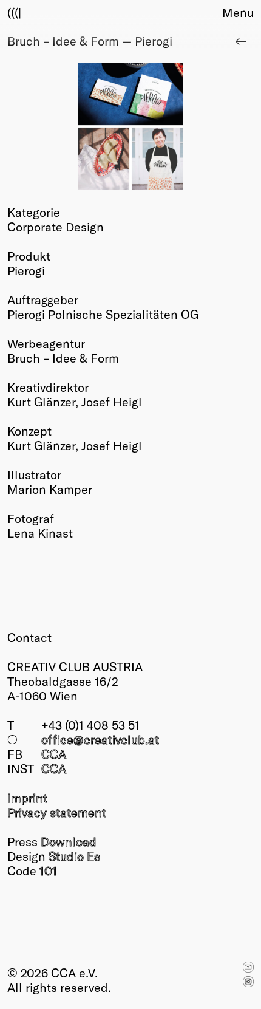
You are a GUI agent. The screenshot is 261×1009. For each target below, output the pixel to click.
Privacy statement (56, 812)
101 (48, 870)
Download (69, 841)
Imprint (27, 797)
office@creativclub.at (100, 739)
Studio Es (74, 856)
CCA (53, 754)
